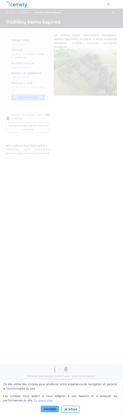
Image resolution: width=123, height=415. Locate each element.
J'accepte (49, 409)
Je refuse (70, 409)
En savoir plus (43, 400)
